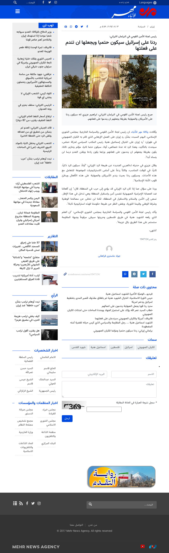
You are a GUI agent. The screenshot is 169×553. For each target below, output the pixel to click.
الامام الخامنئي (48, 357)
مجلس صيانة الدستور (26, 412)
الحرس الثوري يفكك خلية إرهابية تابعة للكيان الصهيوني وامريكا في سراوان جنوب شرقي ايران (34, 63)
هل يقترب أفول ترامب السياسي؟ (28, 333)
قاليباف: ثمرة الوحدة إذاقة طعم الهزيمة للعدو (35, 49)
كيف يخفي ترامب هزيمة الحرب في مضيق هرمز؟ (27, 318)
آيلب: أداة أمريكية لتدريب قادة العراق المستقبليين (26, 277)
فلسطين (115, 347)
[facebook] (26, 504)
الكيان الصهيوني (146, 347)
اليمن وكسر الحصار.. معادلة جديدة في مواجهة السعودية (26, 202)
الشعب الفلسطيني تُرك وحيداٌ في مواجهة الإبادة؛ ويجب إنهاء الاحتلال (27, 187)
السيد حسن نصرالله (26, 370)
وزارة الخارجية (26, 432)
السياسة (141, 27)
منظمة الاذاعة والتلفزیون (48, 434)
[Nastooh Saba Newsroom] (151, 546)
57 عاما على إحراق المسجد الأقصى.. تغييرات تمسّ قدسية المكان (26, 246)
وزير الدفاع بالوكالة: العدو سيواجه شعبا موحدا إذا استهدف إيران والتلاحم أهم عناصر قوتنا (34, 36)
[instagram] (39, 504)
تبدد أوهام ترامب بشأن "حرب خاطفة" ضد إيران (36, 161)
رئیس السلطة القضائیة (26, 359)
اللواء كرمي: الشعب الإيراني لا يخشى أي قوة (36, 96)
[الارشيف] (15, 504)
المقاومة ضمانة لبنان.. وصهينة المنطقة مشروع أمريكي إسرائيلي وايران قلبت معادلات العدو (27, 218)
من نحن (92, 525)
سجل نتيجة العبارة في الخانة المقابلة (136, 403)
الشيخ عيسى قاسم (26, 382)
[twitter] (33, 504)
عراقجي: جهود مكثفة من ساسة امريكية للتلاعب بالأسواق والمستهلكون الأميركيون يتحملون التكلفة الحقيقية (34, 80)
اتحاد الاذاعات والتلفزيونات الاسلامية (26, 447)
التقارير (53, 236)
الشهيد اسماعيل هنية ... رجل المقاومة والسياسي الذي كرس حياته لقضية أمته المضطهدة (111, 325)
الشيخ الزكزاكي (25, 391)
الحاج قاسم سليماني (50, 370)
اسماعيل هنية (98, 347)
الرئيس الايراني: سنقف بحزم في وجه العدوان (35, 107)
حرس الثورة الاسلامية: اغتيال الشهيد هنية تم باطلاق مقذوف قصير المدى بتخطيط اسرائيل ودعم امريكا (110, 300)
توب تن (48, 25)
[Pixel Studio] (140, 546)
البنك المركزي (48, 443)
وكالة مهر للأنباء (140, 132)
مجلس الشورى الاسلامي (48, 423)
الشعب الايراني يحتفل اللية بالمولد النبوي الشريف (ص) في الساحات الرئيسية (33, 147)
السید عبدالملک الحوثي (47, 382)
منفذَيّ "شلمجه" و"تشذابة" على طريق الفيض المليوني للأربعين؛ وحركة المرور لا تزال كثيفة (26, 263)
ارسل (67, 418)
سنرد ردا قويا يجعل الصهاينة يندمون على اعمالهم (127, 306)
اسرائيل (129, 347)
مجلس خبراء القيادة (49, 412)
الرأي (54, 295)
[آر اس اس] (20, 504)
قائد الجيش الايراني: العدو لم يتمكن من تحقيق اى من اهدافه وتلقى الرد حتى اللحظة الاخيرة (35, 132)
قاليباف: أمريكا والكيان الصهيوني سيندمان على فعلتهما (124, 319)
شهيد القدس (79, 347)
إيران (152, 27)
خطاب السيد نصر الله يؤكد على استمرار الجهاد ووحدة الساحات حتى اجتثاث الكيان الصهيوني (110, 312)
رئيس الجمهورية (47, 391)
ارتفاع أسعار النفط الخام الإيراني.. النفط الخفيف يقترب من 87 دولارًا (34, 118)
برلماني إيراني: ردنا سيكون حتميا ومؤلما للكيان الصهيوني (123, 331)
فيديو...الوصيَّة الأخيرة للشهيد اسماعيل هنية (129, 294)
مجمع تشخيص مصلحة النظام (25, 423)
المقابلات (51, 177)
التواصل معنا (76, 525)
